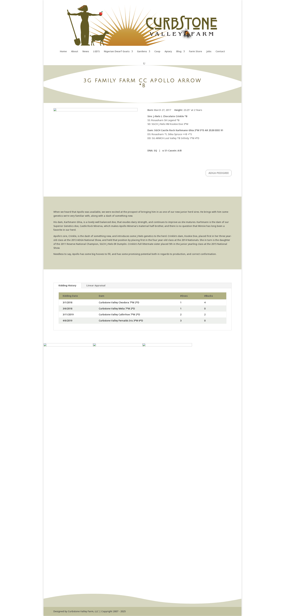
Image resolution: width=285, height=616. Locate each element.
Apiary (168, 51)
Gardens (142, 51)
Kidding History (67, 285)
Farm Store (195, 51)
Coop (157, 51)
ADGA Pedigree (218, 173)
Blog (178, 51)
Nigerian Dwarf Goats (116, 51)
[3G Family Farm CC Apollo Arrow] (167, 345)
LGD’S (96, 51)
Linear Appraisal (95, 285)
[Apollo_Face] (68, 345)
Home (63, 51)
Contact (220, 51)
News (85, 51)
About (74, 51)
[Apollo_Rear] (117, 345)
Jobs (208, 51)
